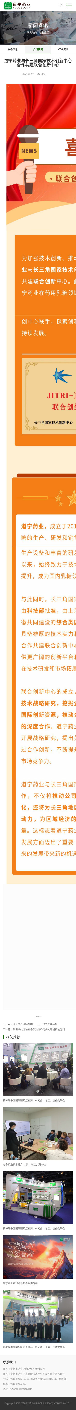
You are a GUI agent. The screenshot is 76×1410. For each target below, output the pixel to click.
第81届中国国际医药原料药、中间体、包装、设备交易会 (34, 1100)
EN (61, 5)
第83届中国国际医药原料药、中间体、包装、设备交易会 (34, 1347)
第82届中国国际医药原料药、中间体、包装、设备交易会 (34, 1228)
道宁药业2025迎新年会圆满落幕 (20, 1283)
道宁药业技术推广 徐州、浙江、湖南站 (24, 1164)
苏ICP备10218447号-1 (61, 1403)
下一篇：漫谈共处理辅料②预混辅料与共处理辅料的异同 (34, 1029)
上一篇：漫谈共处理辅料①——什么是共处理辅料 (30, 1024)
